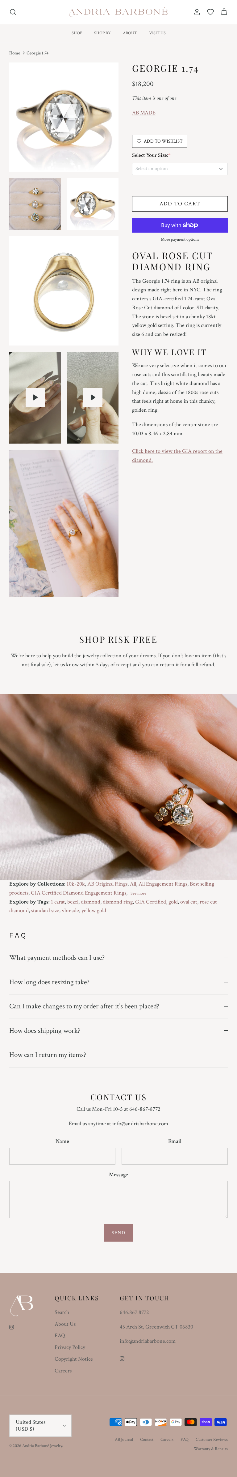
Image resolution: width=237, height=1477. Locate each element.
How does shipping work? (44, 1030)
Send (118, 1233)
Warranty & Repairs (211, 1449)
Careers (63, 1370)
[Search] (13, 12)
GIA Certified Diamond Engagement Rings (78, 892)
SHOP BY (102, 33)
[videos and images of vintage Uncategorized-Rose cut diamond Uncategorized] (92, 397)
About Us (65, 1324)
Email (174, 1141)
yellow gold (93, 910)
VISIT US (157, 33)
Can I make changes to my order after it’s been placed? (84, 1006)
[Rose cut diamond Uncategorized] (35, 397)
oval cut (188, 901)
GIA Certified (150, 901)
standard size (45, 910)
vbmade (70, 910)
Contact (146, 1439)
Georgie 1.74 (37, 53)
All (133, 883)
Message (118, 1174)
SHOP (77, 33)
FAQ (60, 1335)
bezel (72, 901)
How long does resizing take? (49, 982)
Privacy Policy (70, 1347)
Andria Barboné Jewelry (42, 1446)
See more (138, 893)
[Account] (196, 12)
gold (173, 901)
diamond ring (118, 901)
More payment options (180, 239)
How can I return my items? (47, 1054)
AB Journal (124, 1439)
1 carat (58, 901)
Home (14, 53)
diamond (90, 901)
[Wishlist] (210, 12)
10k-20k (76, 883)
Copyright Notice (74, 1359)
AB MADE (144, 112)
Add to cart (180, 203)
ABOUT (130, 33)
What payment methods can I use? (57, 957)
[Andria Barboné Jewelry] (119, 12)
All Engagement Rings (163, 883)
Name (62, 1141)
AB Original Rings (107, 883)
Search (62, 1312)
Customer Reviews (212, 1439)
